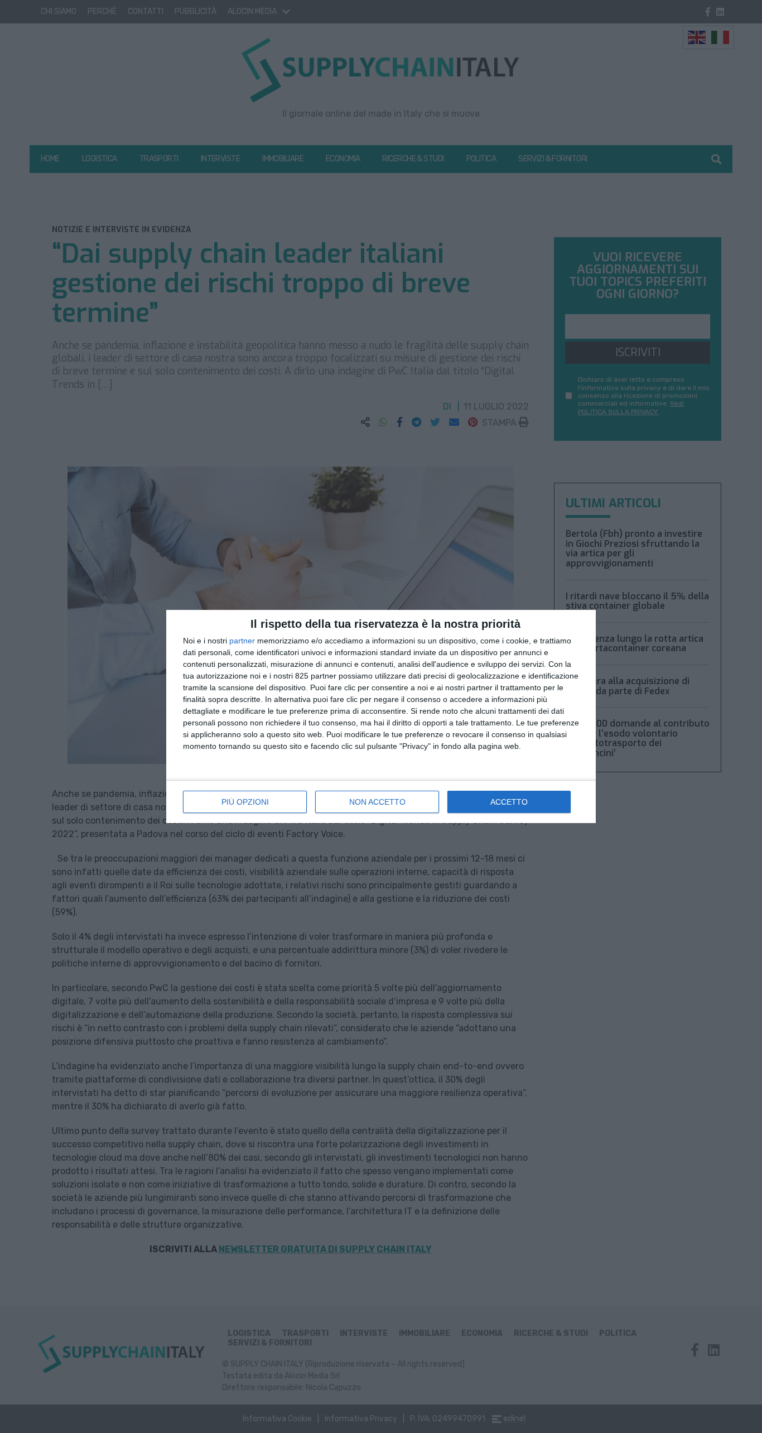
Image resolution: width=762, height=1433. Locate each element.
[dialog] (381, 716)
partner (242, 641)
